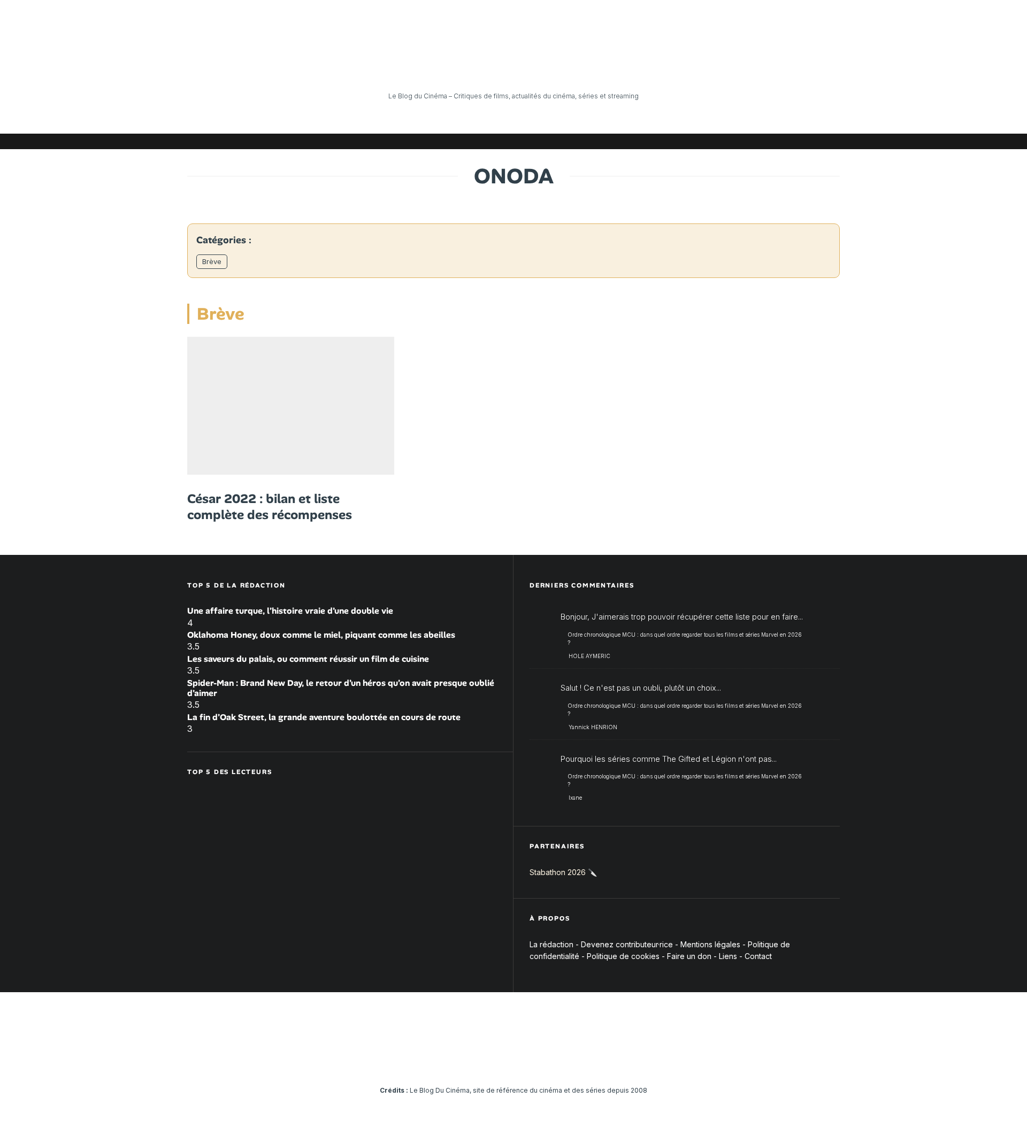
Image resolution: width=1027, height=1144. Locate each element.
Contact (758, 956)
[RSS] (832, 141)
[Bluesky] (784, 141)
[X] (719, 141)
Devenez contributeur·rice (627, 944)
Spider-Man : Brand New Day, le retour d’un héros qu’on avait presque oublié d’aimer (340, 688)
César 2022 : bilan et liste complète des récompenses (269, 507)
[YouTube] (752, 141)
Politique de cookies (623, 956)
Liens (728, 956)
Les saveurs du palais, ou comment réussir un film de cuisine (308, 658)
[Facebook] (703, 141)
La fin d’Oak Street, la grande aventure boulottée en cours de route (324, 717)
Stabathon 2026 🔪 (563, 872)
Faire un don (689, 956)
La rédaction (551, 944)
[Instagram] (735, 141)
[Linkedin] (768, 141)
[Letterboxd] (800, 141)
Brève (211, 261)
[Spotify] (816, 141)
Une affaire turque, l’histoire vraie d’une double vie (290, 610)
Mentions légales (710, 944)
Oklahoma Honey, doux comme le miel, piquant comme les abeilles (321, 634)
